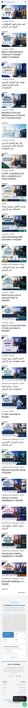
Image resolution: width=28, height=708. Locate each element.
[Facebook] (14, 676)
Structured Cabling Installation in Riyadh (12, 555)
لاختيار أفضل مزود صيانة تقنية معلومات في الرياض (13, 360)
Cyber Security (22, 687)
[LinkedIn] (11, 676)
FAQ (3, 692)
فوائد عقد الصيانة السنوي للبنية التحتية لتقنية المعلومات (13, 85)
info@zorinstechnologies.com (11, 653)
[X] (9, 676)
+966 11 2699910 (8, 651)
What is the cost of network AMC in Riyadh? (11, 298)
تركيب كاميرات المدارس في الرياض (13, 443)
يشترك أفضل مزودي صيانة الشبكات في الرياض (14, 208)
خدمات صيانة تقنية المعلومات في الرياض (11, 387)
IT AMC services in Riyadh (11, 415)
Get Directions (13, 657)
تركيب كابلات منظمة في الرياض (13, 527)
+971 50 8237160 (16, 699)
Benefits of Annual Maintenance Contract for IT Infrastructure (13, 115)
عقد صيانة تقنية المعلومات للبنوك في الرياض (13, 25)
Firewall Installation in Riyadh (13, 583)
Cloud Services (22, 689)
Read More (5, 31)
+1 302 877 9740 (16, 701)
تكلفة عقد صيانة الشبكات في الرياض (13, 268)
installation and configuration (10, 264)
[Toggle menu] (25, 2)
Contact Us (5, 687)
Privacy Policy (10, 706)
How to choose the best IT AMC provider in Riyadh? (14, 328)
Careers (4, 684)
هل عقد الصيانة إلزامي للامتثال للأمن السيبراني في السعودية (12, 146)
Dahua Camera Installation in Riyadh (12, 499)
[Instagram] (17, 676)
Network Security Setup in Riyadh (14, 471)
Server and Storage (21, 692)
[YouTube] (19, 676)
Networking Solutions (21, 684)
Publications (18, 706)
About (4, 695)
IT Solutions (5, 21)
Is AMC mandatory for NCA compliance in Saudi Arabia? (13, 176)
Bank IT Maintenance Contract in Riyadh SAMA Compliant (12, 54)
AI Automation (22, 695)
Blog (3, 689)
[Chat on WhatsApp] (24, 704)
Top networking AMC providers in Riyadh (12, 238)
